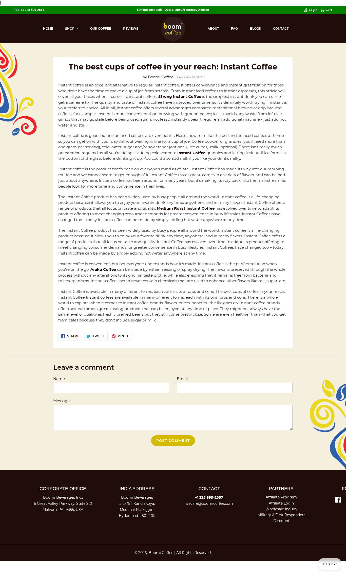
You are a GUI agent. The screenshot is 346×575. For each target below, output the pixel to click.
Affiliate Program (281, 497)
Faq (234, 28)
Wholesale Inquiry (281, 509)
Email (182, 378)
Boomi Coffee (161, 552)
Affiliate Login (281, 503)
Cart (328, 11)
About (213, 28)
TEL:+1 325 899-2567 (29, 10)
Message (61, 400)
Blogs (255, 28)
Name (59, 378)
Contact (281, 28)
